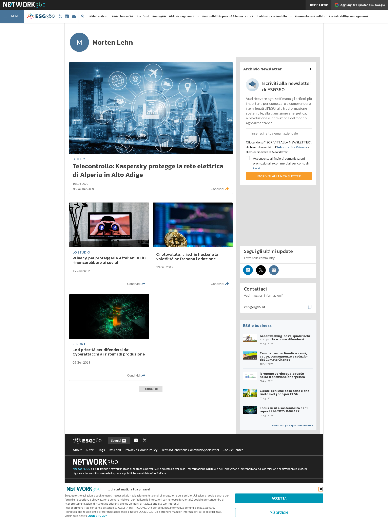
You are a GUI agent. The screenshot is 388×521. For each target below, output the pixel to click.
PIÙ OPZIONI (279, 512)
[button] (12, 16)
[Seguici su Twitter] (261, 270)
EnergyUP (159, 16)
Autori (89, 450)
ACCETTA (279, 498)
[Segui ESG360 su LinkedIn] (136, 440)
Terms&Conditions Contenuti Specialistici (190, 450)
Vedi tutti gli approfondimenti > (292, 425)
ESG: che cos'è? (122, 16)
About (77, 450)
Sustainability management (348, 16)
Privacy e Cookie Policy (141, 450)
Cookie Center (233, 450)
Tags (101, 450)
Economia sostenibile (310, 16)
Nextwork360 (81, 469)
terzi (256, 168)
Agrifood (143, 16)
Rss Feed (115, 450)
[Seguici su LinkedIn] (248, 270)
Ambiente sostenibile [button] (271, 16)
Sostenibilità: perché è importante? (227, 16)
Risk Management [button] (181, 16)
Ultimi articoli (98, 16)
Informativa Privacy (292, 147)
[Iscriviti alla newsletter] (274, 270)
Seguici (116, 440)
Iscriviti (279, 176)
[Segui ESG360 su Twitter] (144, 440)
